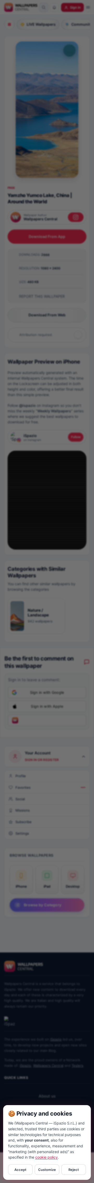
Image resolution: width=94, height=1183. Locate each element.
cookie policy (46, 1157)
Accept (20, 1170)
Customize (47, 1170)
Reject (73, 1170)
